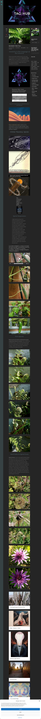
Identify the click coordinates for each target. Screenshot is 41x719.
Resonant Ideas (13, 679)
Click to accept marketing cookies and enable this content (19, 98)
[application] (19, 259)
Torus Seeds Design (14, 698)
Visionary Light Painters (15, 658)
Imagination (34, 83)
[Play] (10, 263)
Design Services (34, 78)
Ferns (24, 341)
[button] (39, 700)
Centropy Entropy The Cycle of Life (17, 607)
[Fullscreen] (28, 263)
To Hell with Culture (35, 76)
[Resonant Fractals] (19, 36)
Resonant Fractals (15, 46)
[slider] (18, 263)
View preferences (20, 715)
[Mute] (26, 263)
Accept (20, 709)
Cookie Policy (20, 717)
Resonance (18, 47)
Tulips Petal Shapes (35, 84)
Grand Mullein (34, 86)
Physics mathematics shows (14, 124)
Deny (20, 712)
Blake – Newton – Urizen (15, 628)
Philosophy (34, 74)
